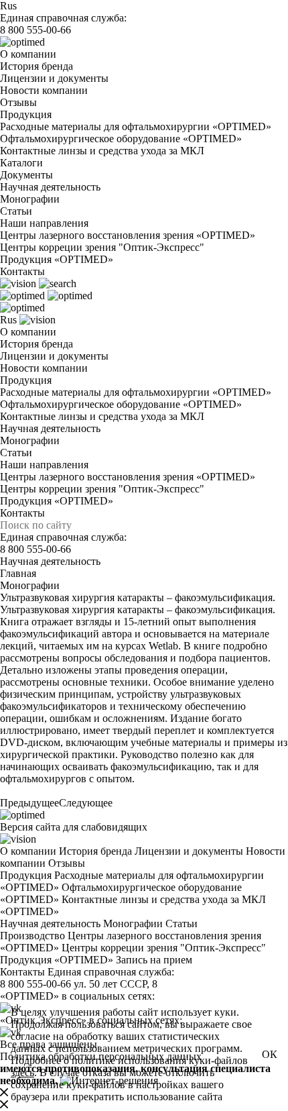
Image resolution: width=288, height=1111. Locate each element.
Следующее (86, 802)
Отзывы (18, 102)
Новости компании (44, 90)
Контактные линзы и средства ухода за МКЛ (102, 150)
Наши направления (44, 223)
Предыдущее (29, 802)
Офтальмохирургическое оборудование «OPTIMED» (121, 138)
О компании (28, 54)
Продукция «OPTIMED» (56, 259)
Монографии (30, 199)
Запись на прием (154, 959)
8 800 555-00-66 (35, 30)
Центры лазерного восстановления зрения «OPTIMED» (127, 235)
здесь (22, 1072)
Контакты (22, 271)
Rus (8, 5)
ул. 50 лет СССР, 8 (115, 984)
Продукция (26, 114)
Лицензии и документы (54, 78)
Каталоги (21, 162)
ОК (269, 1054)
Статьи (16, 211)
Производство (32, 935)
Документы (26, 174)
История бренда (36, 66)
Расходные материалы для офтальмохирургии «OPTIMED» (135, 126)
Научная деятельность (50, 187)
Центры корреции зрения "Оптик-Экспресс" (102, 247)
